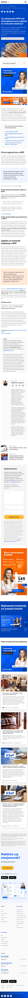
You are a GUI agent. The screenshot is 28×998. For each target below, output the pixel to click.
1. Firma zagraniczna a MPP (11, 131)
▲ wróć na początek (6, 214)
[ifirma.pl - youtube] (11, 996)
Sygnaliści (3, 987)
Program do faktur (20, 919)
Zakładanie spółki (20, 911)
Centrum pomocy (4, 937)
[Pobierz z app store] (4, 877)
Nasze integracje (4, 943)
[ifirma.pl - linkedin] (8, 996)
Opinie (2, 915)
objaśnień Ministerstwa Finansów (15, 288)
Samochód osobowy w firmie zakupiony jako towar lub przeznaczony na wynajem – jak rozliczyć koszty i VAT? (13, 732)
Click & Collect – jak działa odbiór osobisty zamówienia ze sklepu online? (12, 694)
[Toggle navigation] (25, 2)
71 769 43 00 (23, 972)
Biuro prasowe (3, 917)
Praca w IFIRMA (4, 913)
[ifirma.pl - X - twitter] (5, 996)
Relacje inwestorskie (20, 985)
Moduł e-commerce (20, 921)
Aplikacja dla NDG (20, 923)
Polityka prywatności (11, 985)
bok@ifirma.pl (3, 959)
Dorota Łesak (6, 780)
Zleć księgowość (7, 868)
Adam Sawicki (7, 707)
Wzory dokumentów (4, 941)
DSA (10, 987)
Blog (2, 935)
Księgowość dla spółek (21, 915)
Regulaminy (3, 985)
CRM (17, 925)
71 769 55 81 (23, 966)
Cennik (2, 911)
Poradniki (2, 939)
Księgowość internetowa (21, 917)
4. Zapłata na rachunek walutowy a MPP (14, 140)
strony (14, 371)
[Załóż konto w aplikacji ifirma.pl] (14, 80)
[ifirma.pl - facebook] (2, 996)
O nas (2, 909)
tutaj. (20, 186)
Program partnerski (4, 921)
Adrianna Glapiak (7, 826)
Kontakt (2, 919)
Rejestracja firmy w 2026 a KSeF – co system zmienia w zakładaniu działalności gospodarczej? (14, 766)
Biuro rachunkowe (20, 913)
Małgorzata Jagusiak (7, 8)
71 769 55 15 (23, 959)
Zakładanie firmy (20, 909)
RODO (7, 987)
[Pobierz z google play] (12, 877)
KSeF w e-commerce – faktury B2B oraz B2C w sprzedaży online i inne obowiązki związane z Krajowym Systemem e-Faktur (14, 805)
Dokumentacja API (4, 945)
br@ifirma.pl (3, 966)
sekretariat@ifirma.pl (5, 972)
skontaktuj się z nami (8, 350)
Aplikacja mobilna (20, 927)
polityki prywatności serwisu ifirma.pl (12, 541)
